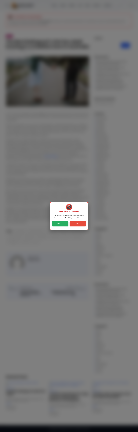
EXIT (77, 224)
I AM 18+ (60, 224)
